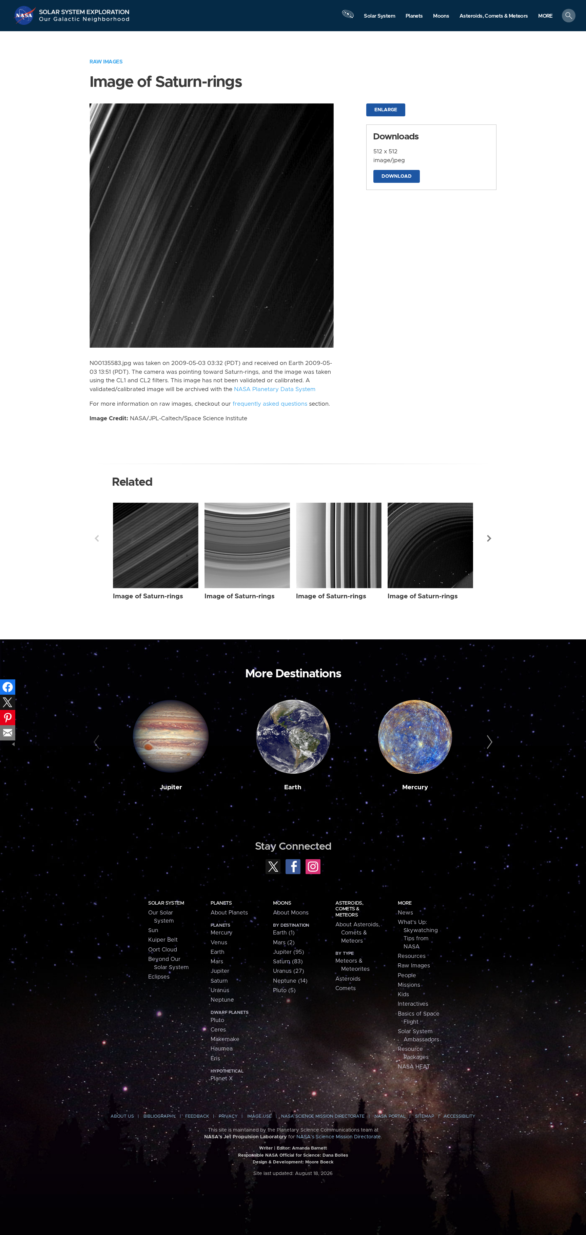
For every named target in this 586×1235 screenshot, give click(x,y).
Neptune (222, 1000)
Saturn (219, 981)
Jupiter (171, 787)
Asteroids (347, 979)
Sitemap (424, 1116)
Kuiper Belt (163, 940)
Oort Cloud (162, 949)
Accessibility (459, 1116)
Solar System (166, 903)
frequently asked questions (270, 404)
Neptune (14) (290, 981)
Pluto (217, 1020)
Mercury (415, 787)
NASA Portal (390, 1116)
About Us (122, 1116)
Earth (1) (284, 932)
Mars (217, 961)
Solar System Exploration (84, 10)
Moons (282, 903)
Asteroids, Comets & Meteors (349, 909)
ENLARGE (385, 110)
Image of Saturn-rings (148, 596)
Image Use (259, 1116)
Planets (221, 903)
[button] (545, 16)
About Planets (229, 912)
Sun (153, 930)
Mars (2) (284, 942)
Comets (345, 988)
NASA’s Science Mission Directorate (338, 1137)
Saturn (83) (288, 961)
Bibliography (159, 1116)
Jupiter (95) (288, 952)
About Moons (291, 912)
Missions (409, 985)
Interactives (413, 1004)
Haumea (222, 1048)
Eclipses (159, 977)
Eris (215, 1058)
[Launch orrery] (348, 17)
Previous (97, 538)
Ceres (218, 1030)
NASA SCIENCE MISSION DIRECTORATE (323, 1116)
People (407, 975)
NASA (26, 15)
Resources (412, 956)
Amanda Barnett (309, 1148)
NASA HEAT (414, 1066)
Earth (292, 787)
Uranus (220, 990)
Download (397, 176)
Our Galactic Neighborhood (84, 20)
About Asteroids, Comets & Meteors (357, 933)
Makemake (225, 1039)
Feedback (197, 1116)
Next (489, 538)
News (405, 912)
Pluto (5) (284, 990)
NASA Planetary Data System (274, 389)
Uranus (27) (288, 971)
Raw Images (106, 61)
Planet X (222, 1078)
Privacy (228, 1116)
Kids (403, 994)
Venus (219, 942)
